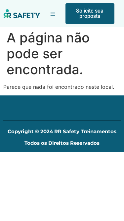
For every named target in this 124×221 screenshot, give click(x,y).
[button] (53, 14)
